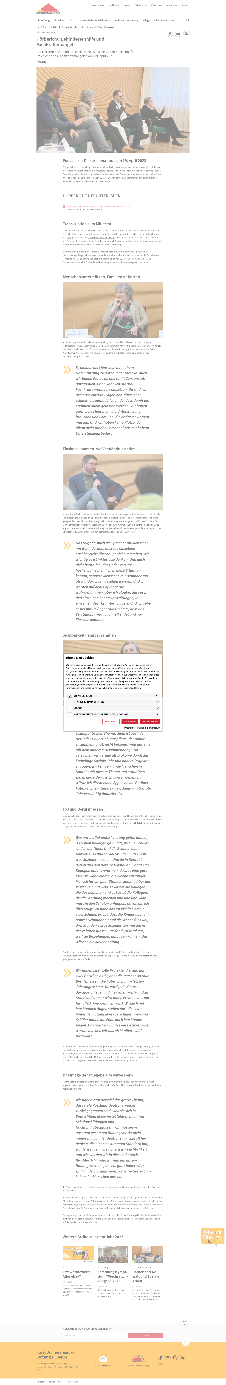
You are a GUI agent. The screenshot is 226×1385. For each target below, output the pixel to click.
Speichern (111, 721)
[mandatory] (70, 696)
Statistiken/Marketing (89, 701)
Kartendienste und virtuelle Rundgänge (101, 714)
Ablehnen (130, 721)
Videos (78, 708)
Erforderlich (83, 695)
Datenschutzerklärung (131, 687)
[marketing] (70, 703)
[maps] (70, 715)
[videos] (70, 709)
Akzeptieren (150, 721)
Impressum (154, 727)
